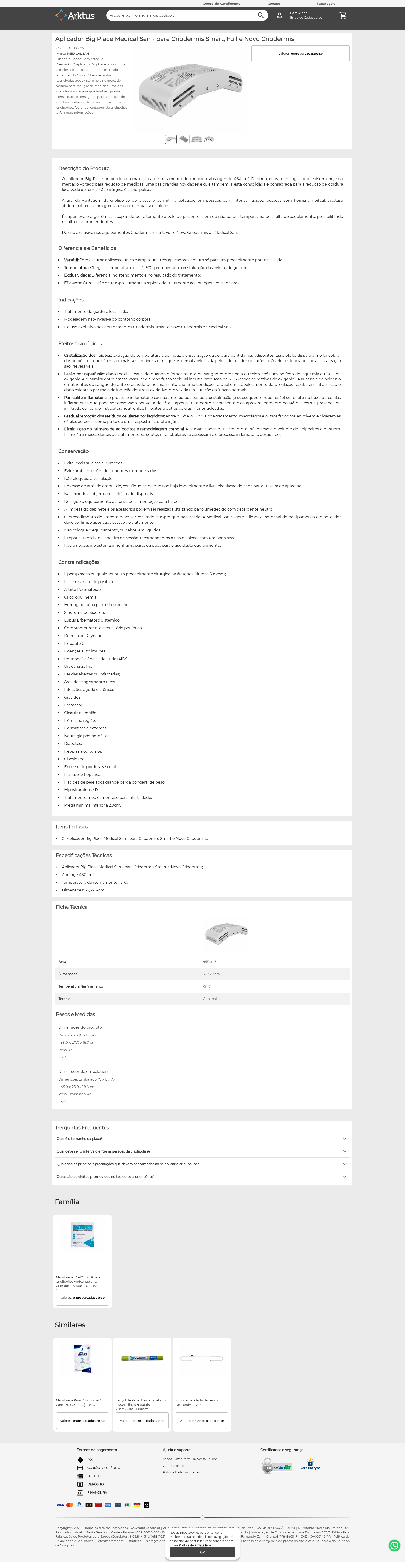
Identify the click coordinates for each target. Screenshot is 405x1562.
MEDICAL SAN (78, 53)
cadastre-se (314, 53)
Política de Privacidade (195, 1545)
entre (295, 53)
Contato (274, 3)
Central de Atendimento (221, 3)
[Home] (74, 15)
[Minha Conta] (280, 15)
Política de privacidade (181, 1472)
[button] (202, 1138)
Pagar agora (326, 3)
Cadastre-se (313, 17)
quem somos (173, 1465)
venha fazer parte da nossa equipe (190, 1459)
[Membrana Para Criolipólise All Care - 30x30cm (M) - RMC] (82, 1358)
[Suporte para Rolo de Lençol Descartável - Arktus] (202, 1358)
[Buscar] (261, 15)
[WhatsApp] (394, 1545)
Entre (294, 17)
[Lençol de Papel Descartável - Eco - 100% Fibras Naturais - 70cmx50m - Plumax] (142, 1358)
